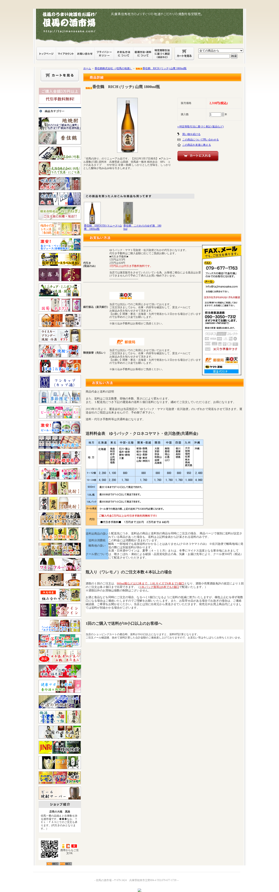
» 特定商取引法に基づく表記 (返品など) (200, 126)
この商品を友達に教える (196, 144)
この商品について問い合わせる (200, 139)
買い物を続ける (191, 134)
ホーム (87, 68)
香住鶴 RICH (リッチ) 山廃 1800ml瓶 (165, 68)
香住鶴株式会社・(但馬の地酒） (113, 68)
